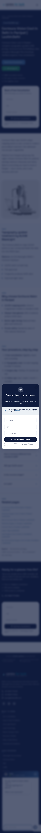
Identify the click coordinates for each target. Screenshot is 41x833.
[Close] (36, 387)
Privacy (26, 444)
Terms (31, 444)
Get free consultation (21, 440)
